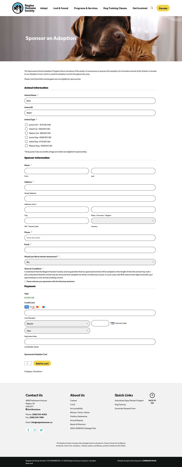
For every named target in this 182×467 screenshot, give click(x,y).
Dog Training (120, 404)
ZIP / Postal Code (31, 226)
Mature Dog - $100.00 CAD (40, 145)
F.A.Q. (72, 404)
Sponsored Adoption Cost (35, 354)
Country (94, 226)
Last (92, 176)
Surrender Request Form (125, 408)
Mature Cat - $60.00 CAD (40, 133)
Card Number (30, 318)
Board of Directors (78, 424)
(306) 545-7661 (37, 417)
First (26, 176)
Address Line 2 (30, 204)
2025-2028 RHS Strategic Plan (83, 428)
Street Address (30, 193)
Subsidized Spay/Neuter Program (129, 400)
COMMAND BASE (149, 460)
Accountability (76, 408)
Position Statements (78, 416)
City (26, 215)
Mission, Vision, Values (80, 412)
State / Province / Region (101, 215)
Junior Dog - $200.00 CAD (40, 137)
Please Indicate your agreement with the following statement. (51, 281)
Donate (163, 8)
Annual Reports (76, 420)
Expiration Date (31, 336)
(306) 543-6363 (39, 414)
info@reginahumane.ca (41, 422)
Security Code (121, 323)
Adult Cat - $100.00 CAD (39, 128)
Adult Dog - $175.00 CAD (39, 141)
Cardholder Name (32, 347)
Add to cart (42, 363)
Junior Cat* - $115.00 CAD (40, 124)
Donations (37, 371)
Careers (73, 400)
